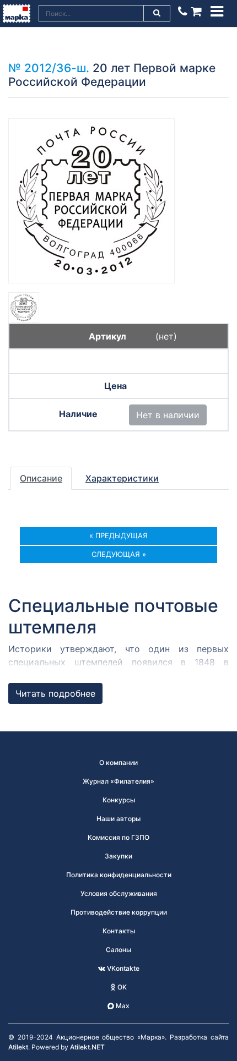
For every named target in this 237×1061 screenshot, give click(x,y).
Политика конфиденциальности (118, 875)
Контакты (119, 931)
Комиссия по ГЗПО (118, 837)
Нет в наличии (168, 414)
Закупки (118, 856)
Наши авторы (118, 818)
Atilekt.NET (87, 1047)
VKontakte (122, 968)
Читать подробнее (55, 693)
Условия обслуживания (118, 893)
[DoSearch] (157, 13)
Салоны (118, 949)
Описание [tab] (41, 478)
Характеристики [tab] (122, 478)
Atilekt (18, 1047)
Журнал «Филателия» (118, 781)
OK (121, 987)
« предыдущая (118, 535)
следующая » (118, 554)
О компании (118, 762)
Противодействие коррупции (119, 912)
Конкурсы (119, 800)
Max (122, 1006)
